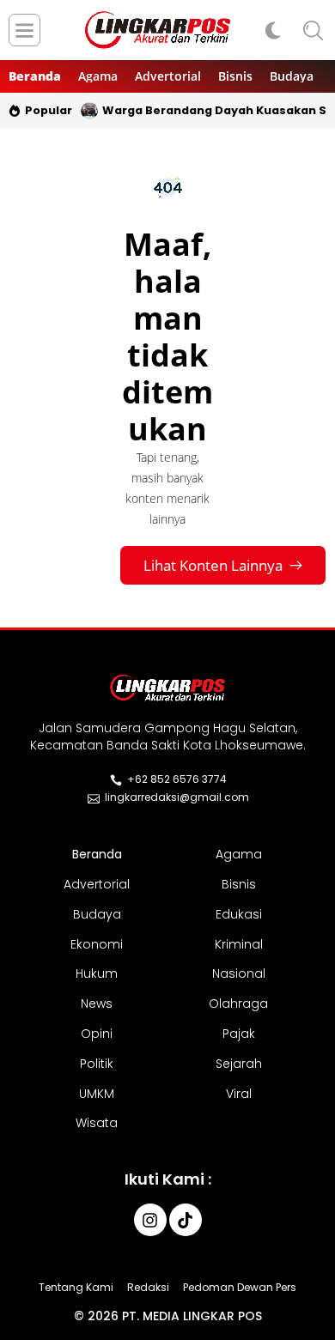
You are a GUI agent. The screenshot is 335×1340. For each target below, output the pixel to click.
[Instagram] (150, 1220)
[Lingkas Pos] (158, 30)
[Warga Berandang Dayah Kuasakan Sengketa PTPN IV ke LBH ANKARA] (89, 110)
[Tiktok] (185, 1220)
